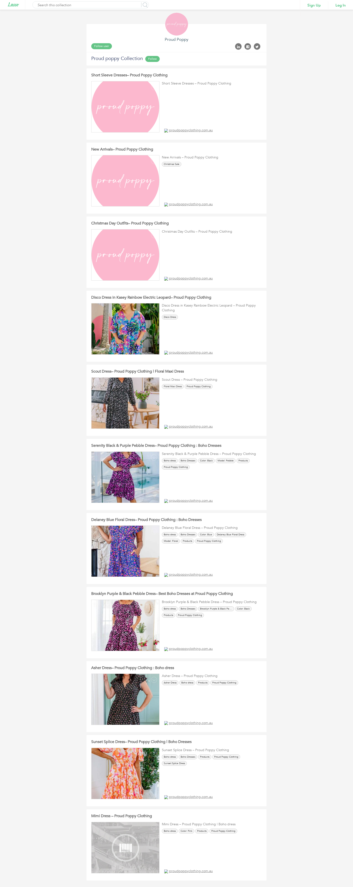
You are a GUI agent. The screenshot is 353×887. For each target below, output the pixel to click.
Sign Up (314, 5)
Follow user (101, 46)
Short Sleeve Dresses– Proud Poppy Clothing (129, 75)
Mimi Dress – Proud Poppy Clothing (121, 816)
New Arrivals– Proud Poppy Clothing (122, 149)
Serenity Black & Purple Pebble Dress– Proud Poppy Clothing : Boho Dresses (156, 445)
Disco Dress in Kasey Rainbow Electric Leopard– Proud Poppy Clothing (151, 297)
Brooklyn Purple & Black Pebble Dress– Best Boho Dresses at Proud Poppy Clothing (162, 593)
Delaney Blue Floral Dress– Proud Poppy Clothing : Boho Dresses (146, 519)
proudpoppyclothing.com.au (191, 130)
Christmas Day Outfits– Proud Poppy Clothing (130, 223)
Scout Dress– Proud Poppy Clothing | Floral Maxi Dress (137, 371)
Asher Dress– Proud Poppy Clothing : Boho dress (132, 667)
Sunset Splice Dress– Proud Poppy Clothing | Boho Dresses (141, 741)
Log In (340, 5)
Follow (152, 59)
